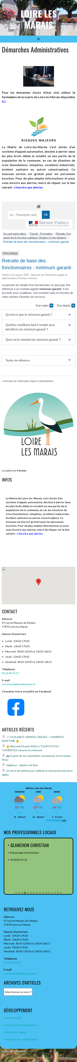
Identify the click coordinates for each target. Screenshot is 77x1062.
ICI (3, 101)
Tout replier (43, 305)
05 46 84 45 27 (10, 673)
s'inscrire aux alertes (30, 533)
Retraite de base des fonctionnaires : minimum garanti (36, 241)
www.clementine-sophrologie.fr (28, 867)
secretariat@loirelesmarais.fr (18, 684)
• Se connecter (12, 1017)
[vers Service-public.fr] (49, 224)
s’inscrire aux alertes (28, 187)
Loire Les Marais (39, 19)
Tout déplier (64, 305)
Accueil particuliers (15, 233)
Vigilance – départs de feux (22, 765)
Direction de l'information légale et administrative (28, 381)
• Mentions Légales (15, 1032)
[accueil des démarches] (38, 206)
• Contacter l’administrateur (20, 1025)
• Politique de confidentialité (20, 1039)
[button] (38, 315)
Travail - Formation (41, 233)
